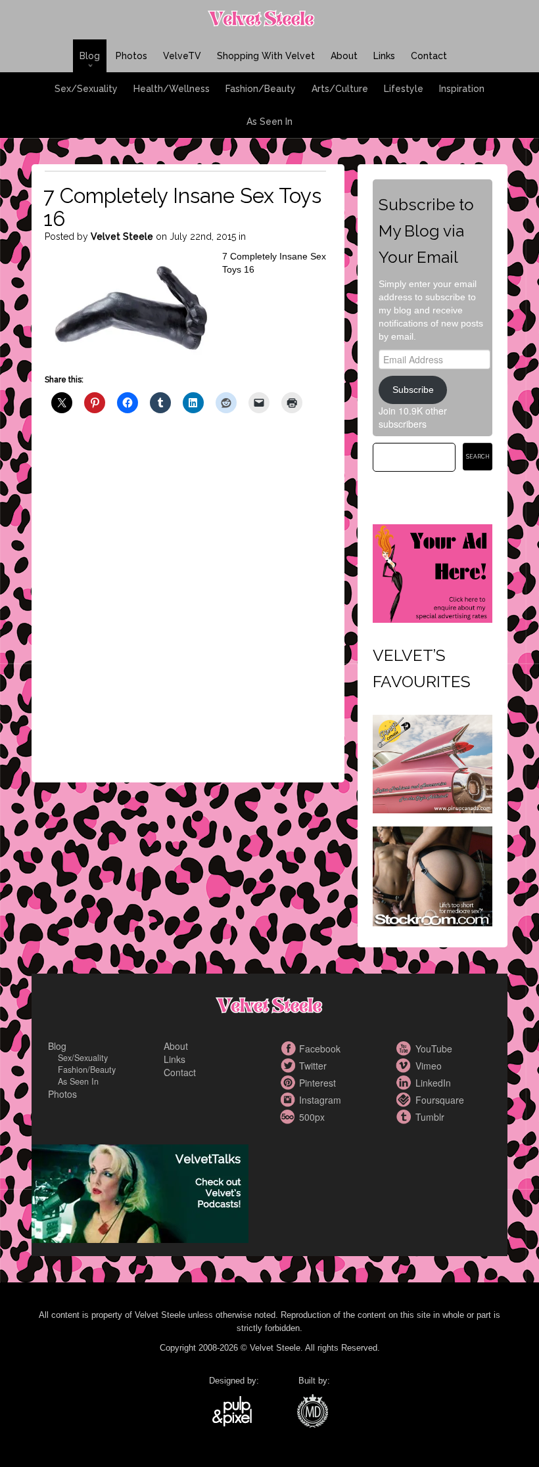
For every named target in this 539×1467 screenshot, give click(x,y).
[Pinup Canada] (432, 762)
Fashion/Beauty (260, 88)
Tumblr (405, 1116)
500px (289, 1116)
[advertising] (432, 571)
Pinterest (289, 1082)
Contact (429, 56)
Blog (90, 56)
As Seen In (269, 121)
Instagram (289, 1099)
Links (384, 56)
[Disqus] (185, 609)
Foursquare (405, 1099)
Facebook (289, 1048)
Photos (131, 56)
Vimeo (405, 1065)
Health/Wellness (171, 88)
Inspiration (461, 88)
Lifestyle (403, 88)
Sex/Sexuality (86, 88)
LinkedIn (405, 1082)
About (344, 56)
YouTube (405, 1048)
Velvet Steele (122, 236)
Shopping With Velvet (266, 56)
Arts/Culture (340, 88)
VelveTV (182, 56)
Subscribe (413, 389)
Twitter (289, 1065)
